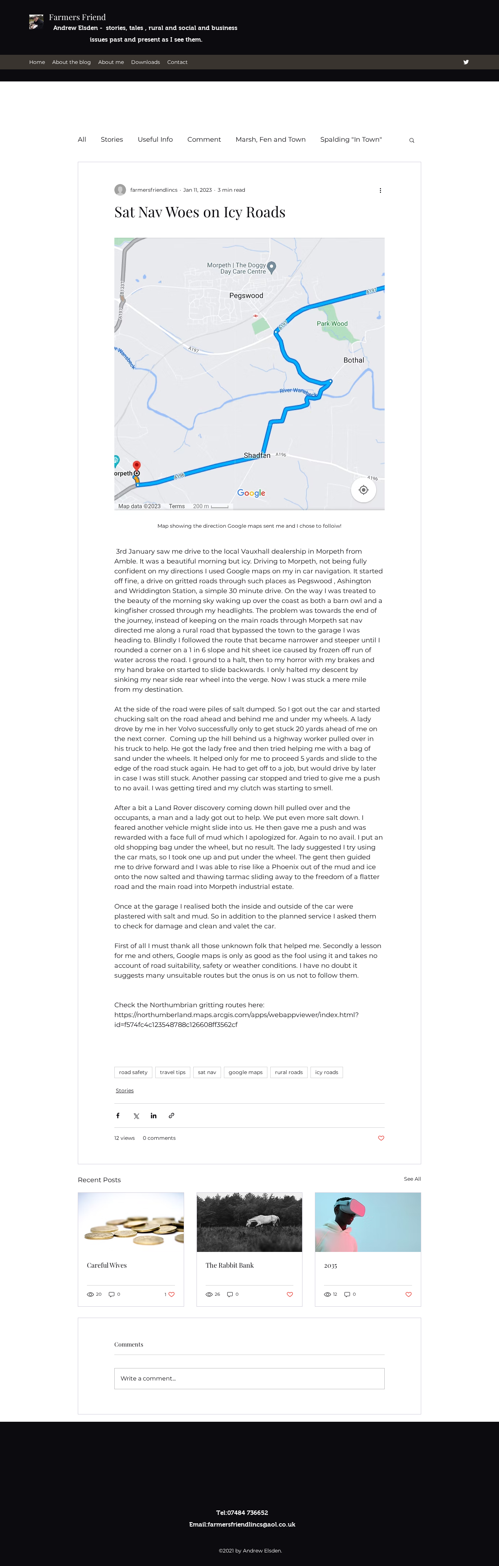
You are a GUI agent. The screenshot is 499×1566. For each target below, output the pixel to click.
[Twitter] (466, 62)
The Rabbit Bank (230, 1265)
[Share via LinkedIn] (153, 1115)
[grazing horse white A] (249, 1222)
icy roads (326, 1072)
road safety (133, 1072)
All (82, 139)
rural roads (289, 1072)
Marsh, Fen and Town (271, 139)
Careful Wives (107, 1265)
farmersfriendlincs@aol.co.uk (251, 1524)
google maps (246, 1072)
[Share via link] (171, 1115)
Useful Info (155, 139)
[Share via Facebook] (117, 1115)
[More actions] (380, 190)
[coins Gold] (131, 1222)
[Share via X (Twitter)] (135, 1115)
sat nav (207, 1072)
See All (412, 1179)
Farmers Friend (77, 16)
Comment (204, 139)
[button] (411, 140)
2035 (330, 1265)
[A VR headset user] (368, 1222)
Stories (112, 139)
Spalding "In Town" (351, 139)
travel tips (173, 1072)
